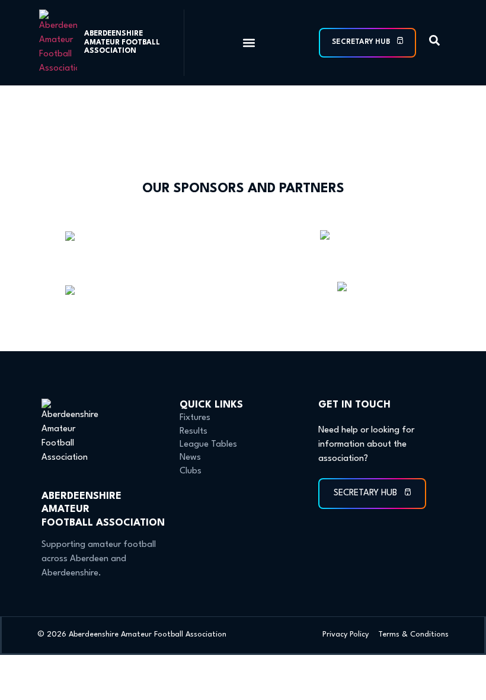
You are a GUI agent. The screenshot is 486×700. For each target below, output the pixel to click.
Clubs (191, 471)
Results (193, 431)
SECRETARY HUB (362, 42)
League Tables (208, 444)
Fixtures (195, 417)
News (190, 457)
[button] (248, 43)
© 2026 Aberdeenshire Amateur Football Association (131, 634)
